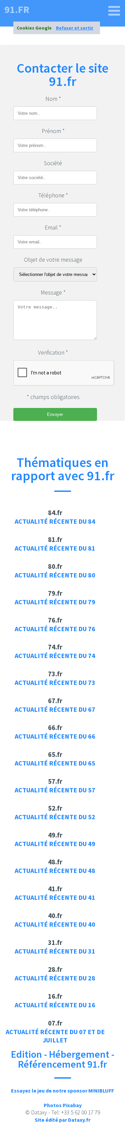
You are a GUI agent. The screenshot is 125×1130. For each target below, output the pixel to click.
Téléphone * (53, 195)
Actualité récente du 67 (55, 709)
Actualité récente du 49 (55, 843)
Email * (53, 227)
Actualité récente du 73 (55, 682)
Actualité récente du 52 (55, 817)
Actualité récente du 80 (55, 575)
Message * (53, 292)
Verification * (53, 352)
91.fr (16, 9)
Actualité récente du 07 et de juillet (55, 1036)
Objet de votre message (53, 259)
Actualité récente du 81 (55, 548)
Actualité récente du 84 (55, 521)
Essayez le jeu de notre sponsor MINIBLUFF (62, 1090)
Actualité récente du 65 (55, 763)
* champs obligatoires (53, 397)
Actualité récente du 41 (55, 897)
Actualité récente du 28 (55, 978)
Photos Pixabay (63, 1105)
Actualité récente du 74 (55, 655)
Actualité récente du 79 (55, 602)
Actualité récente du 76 (55, 629)
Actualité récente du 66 (55, 736)
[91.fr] (114, 11)
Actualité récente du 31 (55, 951)
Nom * (53, 98)
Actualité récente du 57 (55, 790)
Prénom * (53, 131)
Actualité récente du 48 (55, 870)
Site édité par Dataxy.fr (62, 1119)
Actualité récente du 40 (55, 924)
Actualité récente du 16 (55, 1005)
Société (53, 163)
